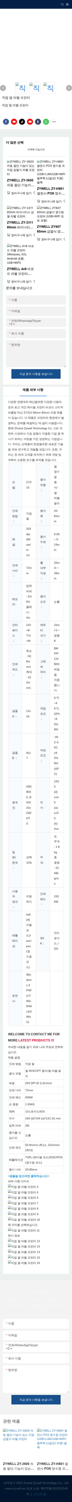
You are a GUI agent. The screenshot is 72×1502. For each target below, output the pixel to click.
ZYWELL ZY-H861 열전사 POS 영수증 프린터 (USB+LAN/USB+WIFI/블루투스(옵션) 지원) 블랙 (51, 191)
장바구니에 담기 (21, 193)
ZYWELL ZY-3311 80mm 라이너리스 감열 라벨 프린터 (20, 225)
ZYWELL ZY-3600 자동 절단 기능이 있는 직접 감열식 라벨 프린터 (20, 183)
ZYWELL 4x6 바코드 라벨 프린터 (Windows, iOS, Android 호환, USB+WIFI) (20, 271)
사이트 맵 (39, 1494)
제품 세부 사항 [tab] (33, 389)
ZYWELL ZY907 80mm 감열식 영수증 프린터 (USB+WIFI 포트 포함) (51, 229)
